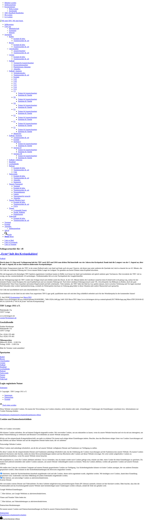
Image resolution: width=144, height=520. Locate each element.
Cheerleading (4, 361)
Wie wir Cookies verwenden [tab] (10, 429)
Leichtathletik (5, 369)
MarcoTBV (27, 297)
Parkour (3, 371)
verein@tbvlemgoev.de (8, 318)
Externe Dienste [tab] (5, 480)
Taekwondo (4, 373)
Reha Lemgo (13, 9)
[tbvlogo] (11, 21)
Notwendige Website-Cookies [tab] (10, 444)
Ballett (2, 357)
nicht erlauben (21, 415)
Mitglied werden (10, 3)
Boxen (2, 359)
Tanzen (2, 375)
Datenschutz (4, 513)
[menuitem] (74, 3)
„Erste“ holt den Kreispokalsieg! (19, 253)
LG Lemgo (8, 17)
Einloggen (3, 388)
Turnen (2, 377)
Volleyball (3, 379)
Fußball (2, 258)
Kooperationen (9, 7)
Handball (3, 367)
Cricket (2, 363)
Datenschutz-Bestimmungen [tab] (10, 505)
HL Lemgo (8, 15)
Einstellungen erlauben (8, 415)
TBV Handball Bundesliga (14, 13)
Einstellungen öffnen (33, 415)
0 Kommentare (14, 297)
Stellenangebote (10, 5)
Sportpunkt (13, 11)
